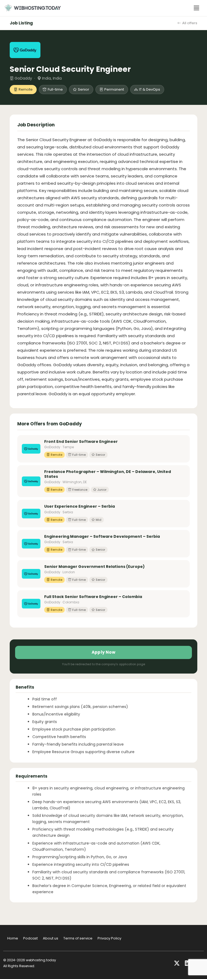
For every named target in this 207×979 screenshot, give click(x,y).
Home (12, 938)
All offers (189, 23)
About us (50, 938)
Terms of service (77, 938)
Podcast (30, 938)
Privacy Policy (109, 938)
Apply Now (104, 652)
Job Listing (21, 23)
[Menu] (196, 8)
